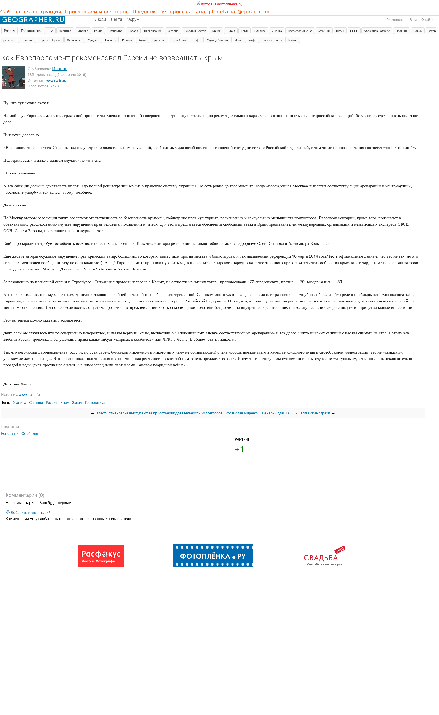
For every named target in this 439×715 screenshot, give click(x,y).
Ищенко (277, 31)
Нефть (197, 40)
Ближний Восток (195, 31)
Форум (133, 19)
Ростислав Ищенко (300, 31)
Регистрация (396, 19)
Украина (83, 31)
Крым (244, 31)
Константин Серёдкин (19, 433)
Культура (260, 31)
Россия (9, 30)
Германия (27, 40)
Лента (116, 19)
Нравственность (271, 40)
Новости (110, 40)
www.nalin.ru (55, 80)
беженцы (324, 31)
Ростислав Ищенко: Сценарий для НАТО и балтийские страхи (277, 413)
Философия (74, 40)
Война (98, 31)
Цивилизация (153, 31)
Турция (216, 31)
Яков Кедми (179, 40)
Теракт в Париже (50, 40)
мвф (252, 40)
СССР (354, 31)
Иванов (59, 68)
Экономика (115, 31)
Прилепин (159, 40)
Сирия (231, 31)
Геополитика (31, 30)
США (50, 31)
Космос (292, 40)
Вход (413, 19)
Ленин (239, 40)
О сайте (427, 19)
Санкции (36, 402)
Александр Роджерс (377, 31)
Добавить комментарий (31, 512)
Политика (65, 31)
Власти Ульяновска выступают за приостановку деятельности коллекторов (159, 413)
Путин (340, 31)
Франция (401, 31)
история (173, 31)
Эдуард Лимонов (218, 40)
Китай (142, 40)
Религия (127, 40)
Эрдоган (93, 40)
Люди (100, 19)
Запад (77, 402)
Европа (133, 31)
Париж (417, 31)
